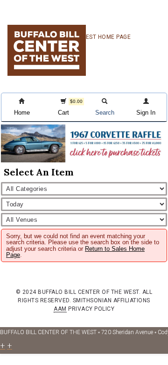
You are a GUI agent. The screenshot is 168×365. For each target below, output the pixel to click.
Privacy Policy (91, 309)
